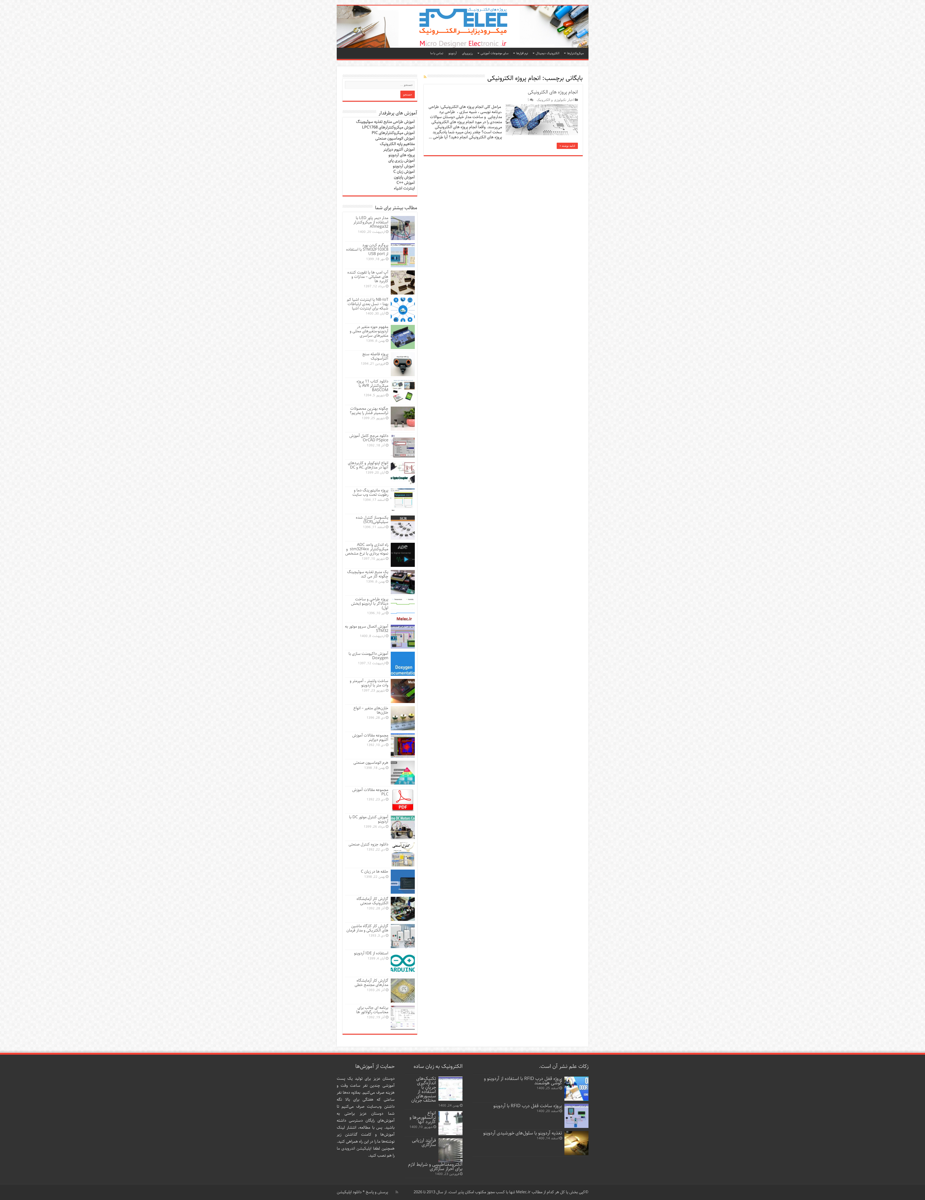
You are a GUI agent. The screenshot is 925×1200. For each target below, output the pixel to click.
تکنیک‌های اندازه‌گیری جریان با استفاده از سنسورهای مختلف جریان (423, 1089)
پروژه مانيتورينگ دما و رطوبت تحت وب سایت (370, 492)
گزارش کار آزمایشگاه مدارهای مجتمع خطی (371, 982)
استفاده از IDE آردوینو (371, 953)
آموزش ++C (405, 182)
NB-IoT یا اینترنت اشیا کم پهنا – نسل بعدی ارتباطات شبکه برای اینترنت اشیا (367, 304)
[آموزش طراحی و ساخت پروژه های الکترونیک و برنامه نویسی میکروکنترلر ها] (462, 27)
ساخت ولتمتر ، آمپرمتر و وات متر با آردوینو (369, 683)
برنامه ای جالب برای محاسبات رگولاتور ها (372, 1010)
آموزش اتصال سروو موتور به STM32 (366, 628)
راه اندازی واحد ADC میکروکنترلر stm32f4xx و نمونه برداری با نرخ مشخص (366, 549)
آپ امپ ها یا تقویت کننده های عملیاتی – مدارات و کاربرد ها (367, 277)
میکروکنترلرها (575, 53)
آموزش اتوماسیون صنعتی (395, 138)
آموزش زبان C (404, 171)
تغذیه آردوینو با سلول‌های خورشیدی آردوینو (522, 1133)
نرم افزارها (522, 53)
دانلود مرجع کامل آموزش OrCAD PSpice (368, 438)
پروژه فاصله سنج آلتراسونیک (375, 356)
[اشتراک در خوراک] (425, 77)
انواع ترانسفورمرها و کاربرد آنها (423, 1117)
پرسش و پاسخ (376, 1192)
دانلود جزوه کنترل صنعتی (368, 844)
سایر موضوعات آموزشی (495, 53)
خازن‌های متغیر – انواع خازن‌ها (370, 710)
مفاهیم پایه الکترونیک (397, 144)
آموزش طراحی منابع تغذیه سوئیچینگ (385, 121)
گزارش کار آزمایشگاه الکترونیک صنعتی (372, 901)
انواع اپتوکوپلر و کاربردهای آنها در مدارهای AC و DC (368, 465)
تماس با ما (436, 53)
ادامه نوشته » (567, 145)
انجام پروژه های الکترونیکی (553, 92)
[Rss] (397, 1192)
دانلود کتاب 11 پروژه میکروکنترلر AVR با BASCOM (372, 386)
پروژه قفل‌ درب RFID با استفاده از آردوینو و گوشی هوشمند (523, 1081)
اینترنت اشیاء (404, 188)
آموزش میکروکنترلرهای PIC (393, 132)
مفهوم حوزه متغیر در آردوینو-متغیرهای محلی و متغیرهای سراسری (369, 331)
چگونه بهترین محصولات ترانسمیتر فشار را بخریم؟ (369, 410)
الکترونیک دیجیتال (547, 53)
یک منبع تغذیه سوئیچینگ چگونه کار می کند (367, 574)
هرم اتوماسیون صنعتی (370, 762)
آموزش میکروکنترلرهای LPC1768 (388, 127)
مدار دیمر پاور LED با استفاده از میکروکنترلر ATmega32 (370, 222)
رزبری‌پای (467, 53)
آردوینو (453, 53)
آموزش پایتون (404, 177)
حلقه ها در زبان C (374, 871)
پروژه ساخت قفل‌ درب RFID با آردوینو (527, 1106)
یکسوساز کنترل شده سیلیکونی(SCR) (372, 519)
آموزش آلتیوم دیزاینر (399, 149)
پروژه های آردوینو (402, 155)
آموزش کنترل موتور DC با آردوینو (368, 819)
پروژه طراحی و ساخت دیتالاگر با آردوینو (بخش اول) (369, 603)
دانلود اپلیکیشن (349, 1192)
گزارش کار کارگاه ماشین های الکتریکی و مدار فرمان (367, 928)
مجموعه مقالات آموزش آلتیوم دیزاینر (370, 737)
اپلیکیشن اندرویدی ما (354, 1148)
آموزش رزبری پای (401, 160)
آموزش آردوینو (404, 166)
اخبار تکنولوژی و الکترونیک (555, 100)
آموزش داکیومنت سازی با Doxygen (368, 656)
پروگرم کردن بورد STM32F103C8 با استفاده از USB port (367, 249)
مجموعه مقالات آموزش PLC (370, 792)
